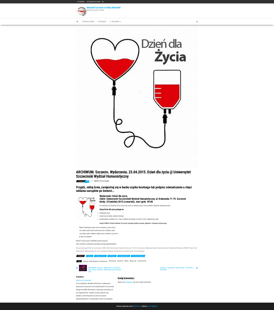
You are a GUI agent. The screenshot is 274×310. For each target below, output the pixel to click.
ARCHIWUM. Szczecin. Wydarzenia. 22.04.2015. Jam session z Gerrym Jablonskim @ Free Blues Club (104, 270)
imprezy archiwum (100, 256)
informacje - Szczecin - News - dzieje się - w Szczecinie (127, 261)
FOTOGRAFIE (80, 1)
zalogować (128, 282)
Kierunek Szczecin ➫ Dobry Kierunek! (104, 7)
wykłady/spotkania (123, 256)
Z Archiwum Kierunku (138, 256)
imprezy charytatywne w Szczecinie (95, 261)
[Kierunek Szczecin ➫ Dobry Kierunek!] (77, 21)
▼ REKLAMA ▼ (115, 22)
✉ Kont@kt (102, 22)
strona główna (88, 22)
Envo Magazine (153, 306)
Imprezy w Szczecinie (101, 181)
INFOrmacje (112, 256)
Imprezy (90, 256)
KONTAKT (103, 1)
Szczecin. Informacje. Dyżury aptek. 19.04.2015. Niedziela (176, 269)
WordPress (137, 306)
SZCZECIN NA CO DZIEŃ (93, 1)
